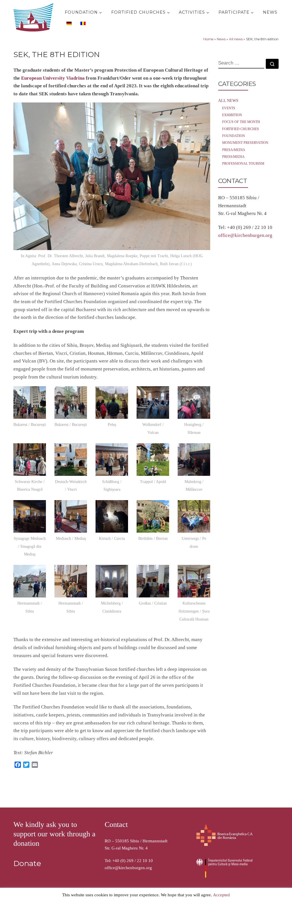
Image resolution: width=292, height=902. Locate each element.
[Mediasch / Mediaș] (70, 516)
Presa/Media (233, 150)
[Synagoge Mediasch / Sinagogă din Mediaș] (29, 516)
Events (228, 108)
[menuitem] (68, 23)
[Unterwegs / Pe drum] (194, 516)
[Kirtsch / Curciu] (112, 516)
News (221, 39)
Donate (27, 863)
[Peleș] (112, 402)
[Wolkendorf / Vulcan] (153, 402)
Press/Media (233, 157)
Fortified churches (240, 129)
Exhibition (232, 115)
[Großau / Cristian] (153, 581)
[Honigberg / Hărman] (194, 402)
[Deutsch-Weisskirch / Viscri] (70, 459)
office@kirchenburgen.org (245, 235)
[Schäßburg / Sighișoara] (112, 459)
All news (236, 39)
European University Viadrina (53, 78)
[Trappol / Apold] (153, 459)
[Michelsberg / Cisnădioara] (112, 581)
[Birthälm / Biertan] (153, 516)
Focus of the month (241, 122)
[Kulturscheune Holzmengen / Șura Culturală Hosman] (194, 581)
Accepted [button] (221, 895)
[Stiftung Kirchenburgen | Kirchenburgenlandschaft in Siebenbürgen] (34, 16)
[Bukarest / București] (29, 402)
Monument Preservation (245, 143)
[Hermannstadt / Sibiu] (29, 581)
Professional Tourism (243, 164)
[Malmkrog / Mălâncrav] (194, 459)
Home (208, 39)
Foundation (233, 136)
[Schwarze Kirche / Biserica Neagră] (29, 459)
